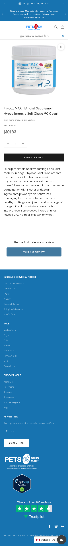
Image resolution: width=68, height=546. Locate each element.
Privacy (7, 298)
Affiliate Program (12, 402)
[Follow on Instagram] (56, 526)
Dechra (31, 120)
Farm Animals (11, 355)
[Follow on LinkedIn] (62, 526)
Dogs (6, 335)
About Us (8, 381)
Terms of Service (11, 304)
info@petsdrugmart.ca (36, 3)
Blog (6, 407)
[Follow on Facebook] (49, 526)
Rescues (8, 392)
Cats (6, 340)
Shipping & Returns (13, 309)
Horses (7, 345)
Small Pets (9, 350)
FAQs (6, 293)
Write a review (34, 252)
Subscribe (16, 442)
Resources (9, 397)
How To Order (10, 314)
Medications (10, 330)
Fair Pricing (9, 386)
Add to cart (34, 157)
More (6, 360)
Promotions (9, 366)
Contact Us (9, 288)
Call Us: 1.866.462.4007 (15, 283)
